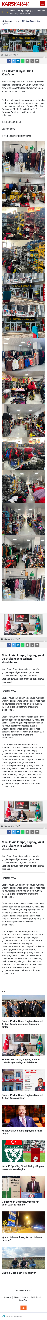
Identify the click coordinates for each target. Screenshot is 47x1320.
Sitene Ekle (23, 1300)
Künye (16, 1297)
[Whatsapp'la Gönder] (22, 61)
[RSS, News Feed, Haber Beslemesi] (23, 1308)
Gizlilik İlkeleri (36, 1297)
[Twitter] (14, 61)
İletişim (25, 1297)
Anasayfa (7, 1297)
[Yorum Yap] (37, 61)
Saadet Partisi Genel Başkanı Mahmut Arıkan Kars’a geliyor (25, 12)
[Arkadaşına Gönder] (27, 61)
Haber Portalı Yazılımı (14, 1316)
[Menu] (42, 4)
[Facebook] (9, 61)
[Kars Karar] (15, 3)
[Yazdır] (32, 61)
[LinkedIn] (18, 61)
